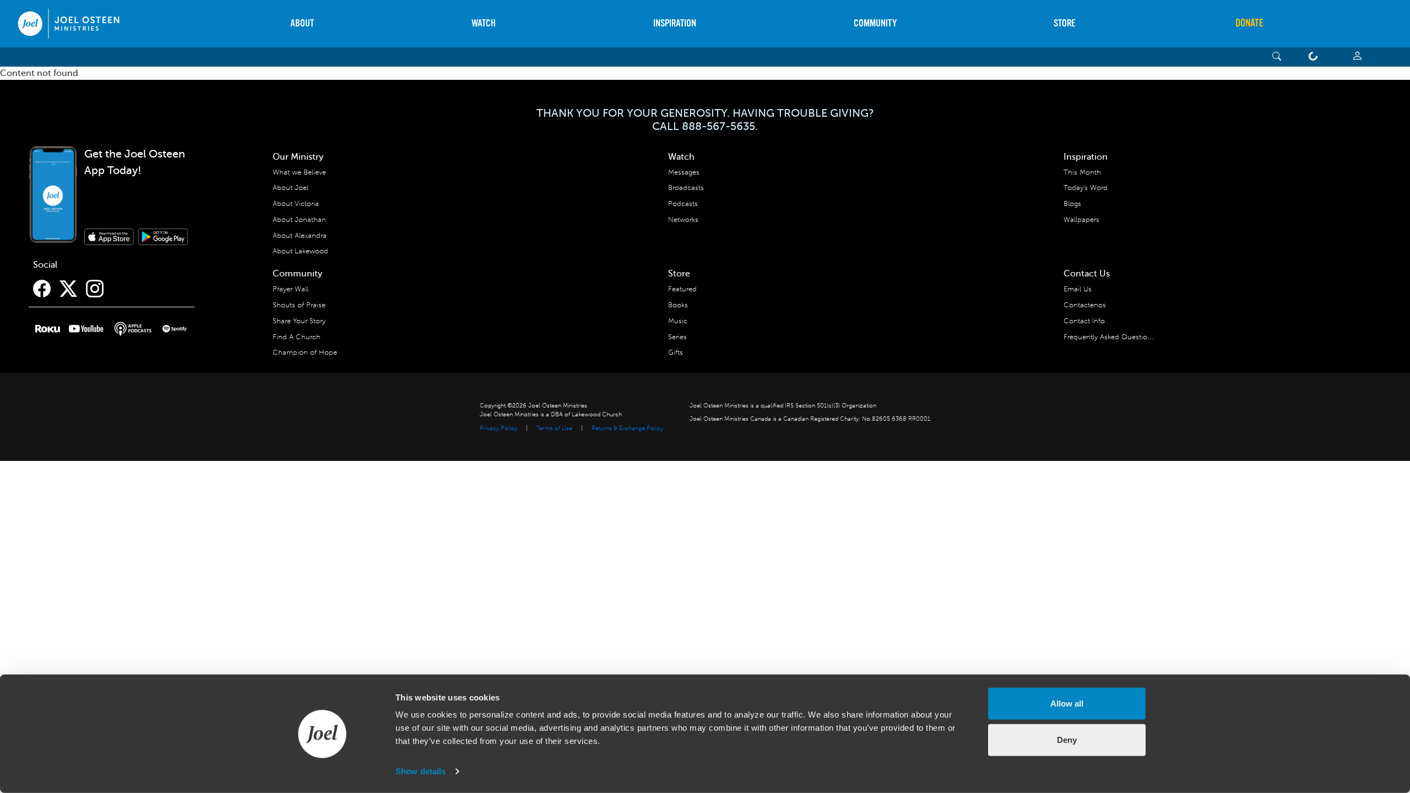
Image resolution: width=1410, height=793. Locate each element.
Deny (1067, 739)
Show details (420, 771)
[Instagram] (95, 289)
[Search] (1277, 57)
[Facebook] (42, 289)
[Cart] (1315, 57)
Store (1064, 23)
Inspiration (674, 23)
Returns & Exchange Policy (627, 428)
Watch (483, 23)
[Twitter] (68, 289)
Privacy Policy (498, 428)
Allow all (1066, 703)
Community (875, 23)
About (302, 23)
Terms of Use (554, 428)
